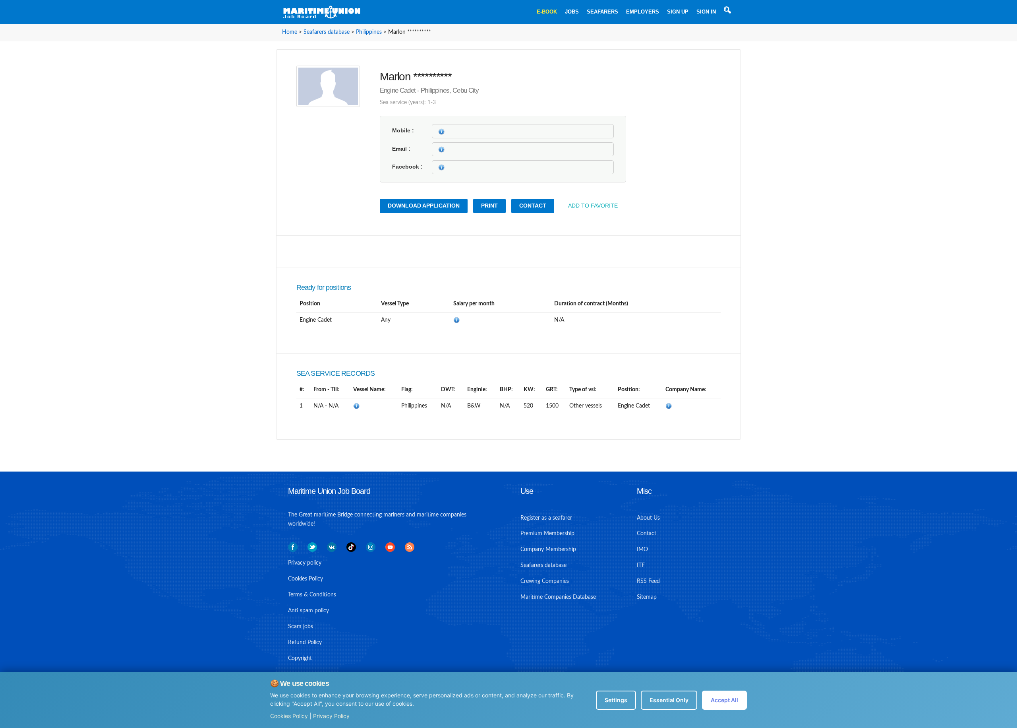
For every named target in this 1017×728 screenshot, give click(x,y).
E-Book (547, 12)
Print (489, 205)
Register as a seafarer (546, 518)
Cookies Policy (289, 715)
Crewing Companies (544, 581)
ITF (641, 565)
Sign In (706, 12)
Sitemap (647, 597)
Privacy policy (304, 563)
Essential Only (669, 700)
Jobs (572, 12)
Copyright (300, 658)
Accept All (724, 700)
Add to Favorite (593, 205)
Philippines (369, 32)
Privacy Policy (331, 715)
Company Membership (548, 549)
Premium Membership (547, 533)
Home (289, 32)
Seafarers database (327, 32)
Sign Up (677, 12)
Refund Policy (305, 642)
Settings (616, 700)
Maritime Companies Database (558, 597)
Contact (532, 205)
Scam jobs (300, 626)
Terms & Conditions (312, 595)
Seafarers (602, 12)
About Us (648, 518)
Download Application (424, 205)
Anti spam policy (308, 610)
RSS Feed (648, 581)
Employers (642, 12)
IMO (642, 549)
